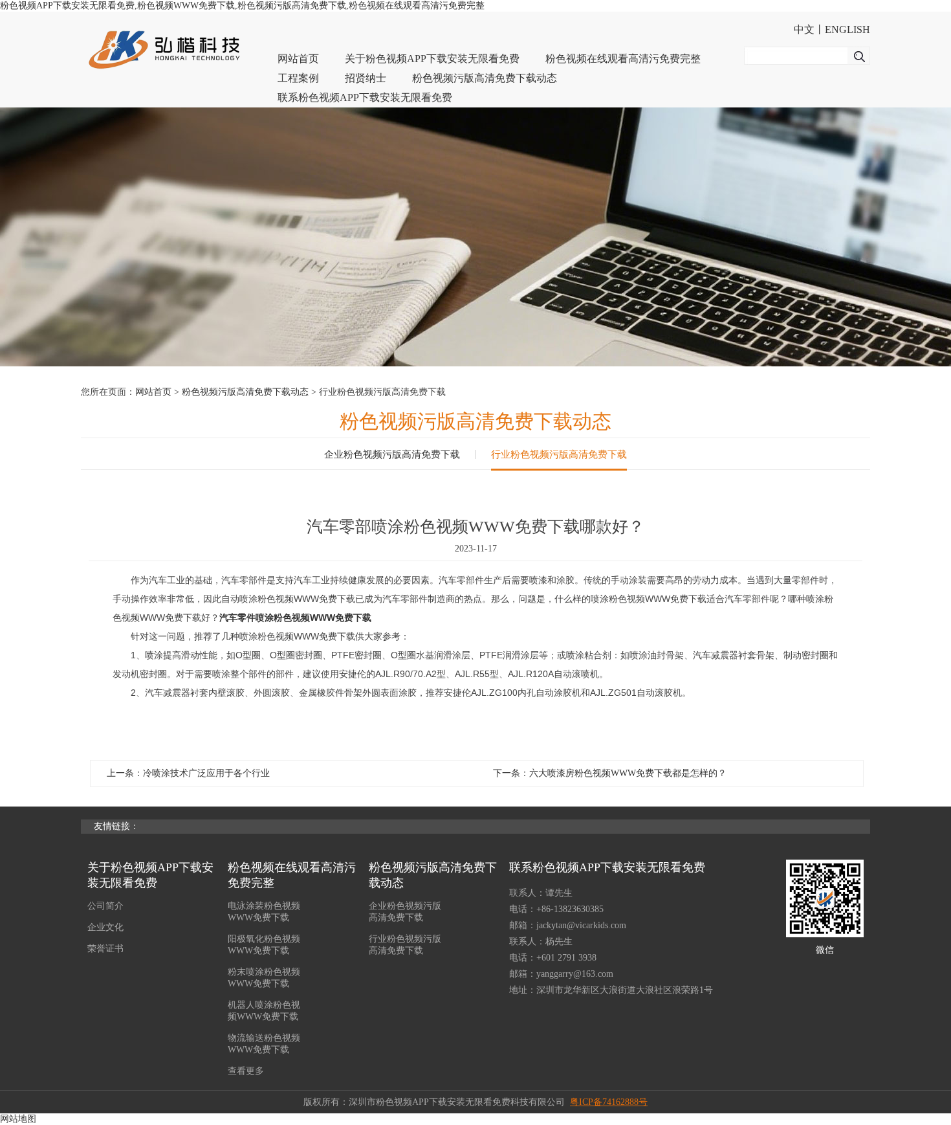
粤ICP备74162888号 (609, 1102)
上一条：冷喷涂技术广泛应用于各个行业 (188, 773)
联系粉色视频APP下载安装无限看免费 (365, 97)
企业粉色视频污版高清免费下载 (392, 454)
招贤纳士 (365, 78)
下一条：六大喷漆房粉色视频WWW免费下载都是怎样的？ (610, 773)
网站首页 (298, 58)
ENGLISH (847, 29)
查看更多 (246, 1071)
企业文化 (105, 927)
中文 (804, 29)
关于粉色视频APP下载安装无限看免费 (432, 58)
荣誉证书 (105, 948)
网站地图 (18, 1119)
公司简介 (105, 906)
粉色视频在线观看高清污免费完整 (623, 58)
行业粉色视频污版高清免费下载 (559, 454)
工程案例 (298, 78)
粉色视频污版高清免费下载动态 (484, 78)
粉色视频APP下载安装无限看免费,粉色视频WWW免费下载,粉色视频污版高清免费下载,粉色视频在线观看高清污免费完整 (242, 5)
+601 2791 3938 (566, 958)
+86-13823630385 (570, 909)
